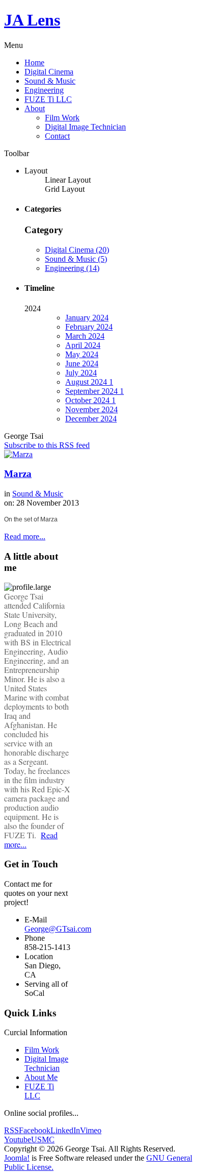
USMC (43, 1139)
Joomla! (17, 1158)
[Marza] (18, 454)
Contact (57, 136)
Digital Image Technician (85, 126)
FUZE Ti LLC (48, 99)
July (81, 372)
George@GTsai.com (57, 928)
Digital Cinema (48, 71)
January (87, 317)
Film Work (62, 117)
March (84, 336)
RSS (11, 1130)
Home (34, 62)
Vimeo (90, 1130)
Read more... (24, 536)
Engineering (44, 90)
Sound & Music (49, 81)
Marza (18, 473)
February (89, 326)
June (81, 363)
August (89, 382)
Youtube (17, 1139)
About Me (41, 1077)
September (94, 391)
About (34, 108)
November (91, 409)
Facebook (34, 1130)
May (81, 354)
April (82, 345)
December (91, 418)
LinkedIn (65, 1130)
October (90, 400)
